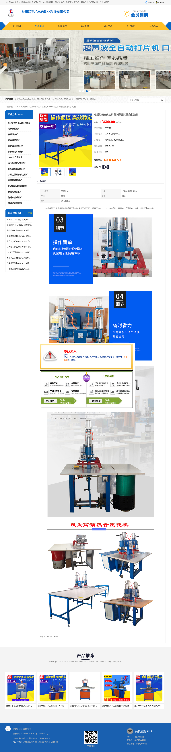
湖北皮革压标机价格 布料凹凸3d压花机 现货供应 (90, 706)
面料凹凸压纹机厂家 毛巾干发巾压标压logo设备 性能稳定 (29, 706)
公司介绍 (85, 26)
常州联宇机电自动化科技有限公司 (26, 738)
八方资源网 (28, 742)
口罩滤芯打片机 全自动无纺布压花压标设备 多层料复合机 (19, 269)
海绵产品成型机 (15, 197)
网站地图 (55, 742)
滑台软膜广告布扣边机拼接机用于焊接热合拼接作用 (19, 231)
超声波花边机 (14, 140)
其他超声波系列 (15, 203)
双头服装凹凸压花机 (17, 163)
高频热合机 (35, 107)
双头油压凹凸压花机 (17, 169)
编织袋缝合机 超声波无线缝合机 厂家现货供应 (19, 236)
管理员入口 (45, 742)
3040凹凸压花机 (15, 157)
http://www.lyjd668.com (49, 637)
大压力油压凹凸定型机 (18, 175)
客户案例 (131, 26)
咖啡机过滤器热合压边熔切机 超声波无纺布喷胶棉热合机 (19, 258)
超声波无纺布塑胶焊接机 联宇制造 (19, 247)
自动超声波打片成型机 (18, 186)
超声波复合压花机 (16, 146)
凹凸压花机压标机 (16, 152)
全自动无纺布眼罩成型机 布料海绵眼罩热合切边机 (19, 241)
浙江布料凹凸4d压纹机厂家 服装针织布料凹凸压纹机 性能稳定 (64, 706)
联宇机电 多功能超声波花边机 (19, 225)
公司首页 (16, 26)
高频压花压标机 (15, 180)
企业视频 (62, 26)
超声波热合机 (14, 129)
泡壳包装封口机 (15, 192)
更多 (30, 213)
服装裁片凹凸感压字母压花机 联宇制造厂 (119, 706)
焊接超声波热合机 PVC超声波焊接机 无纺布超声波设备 (19, 263)
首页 (16, 107)
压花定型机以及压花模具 (19, 123)
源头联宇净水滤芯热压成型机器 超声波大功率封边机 (19, 220)
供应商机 (39, 26)
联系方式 (153, 26)
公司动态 (108, 26)
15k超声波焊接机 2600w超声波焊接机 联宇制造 (19, 252)
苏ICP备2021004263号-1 (40, 734)
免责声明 (37, 742)
